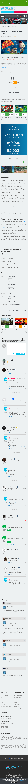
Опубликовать (20, 353)
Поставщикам (4, 695)
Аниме (9, 279)
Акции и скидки (18, 695)
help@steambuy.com (8, 718)
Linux (3, 227)
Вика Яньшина (10, 369)
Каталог (3, 701)
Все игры (3, 26)
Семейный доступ (12, 308)
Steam (13, 26)
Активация (17, 158)
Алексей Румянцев (11, 515)
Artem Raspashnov (11, 486)
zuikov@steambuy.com (8, 723)
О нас (2, 697)
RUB (22, 16)
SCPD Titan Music (11, 427)
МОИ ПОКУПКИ (20, 12)
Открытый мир (11, 284)
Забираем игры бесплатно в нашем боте (14, 3)
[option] (7, 111)
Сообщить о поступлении (8, 72)
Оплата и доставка (6, 706)
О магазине (4, 699)
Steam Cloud (11, 312)
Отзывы (21, 162)
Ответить (9, 373)
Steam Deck (11, 288)
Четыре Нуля (10, 459)
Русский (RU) (20, 758)
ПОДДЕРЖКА (7, 12)
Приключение (11, 276)
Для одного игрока (15, 304)
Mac (23, 226)
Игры (8, 26)
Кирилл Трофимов (11, 549)
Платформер (11, 283)
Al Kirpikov (9, 399)
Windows (6, 226)
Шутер (9, 281)
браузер (23, 244)
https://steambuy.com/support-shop (16, 446)
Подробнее (3, 67)
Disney (10, 293)
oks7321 (9, 360)
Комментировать (10, 364)
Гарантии (3, 702)
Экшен (10, 278)
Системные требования (10, 162)
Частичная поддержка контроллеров (17, 310)
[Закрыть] (26, 1)
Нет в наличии (14, 92)
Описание (10, 158)
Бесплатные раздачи (19, 708)
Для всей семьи (12, 301)
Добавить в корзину (8, 117)
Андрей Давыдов (12, 558)
